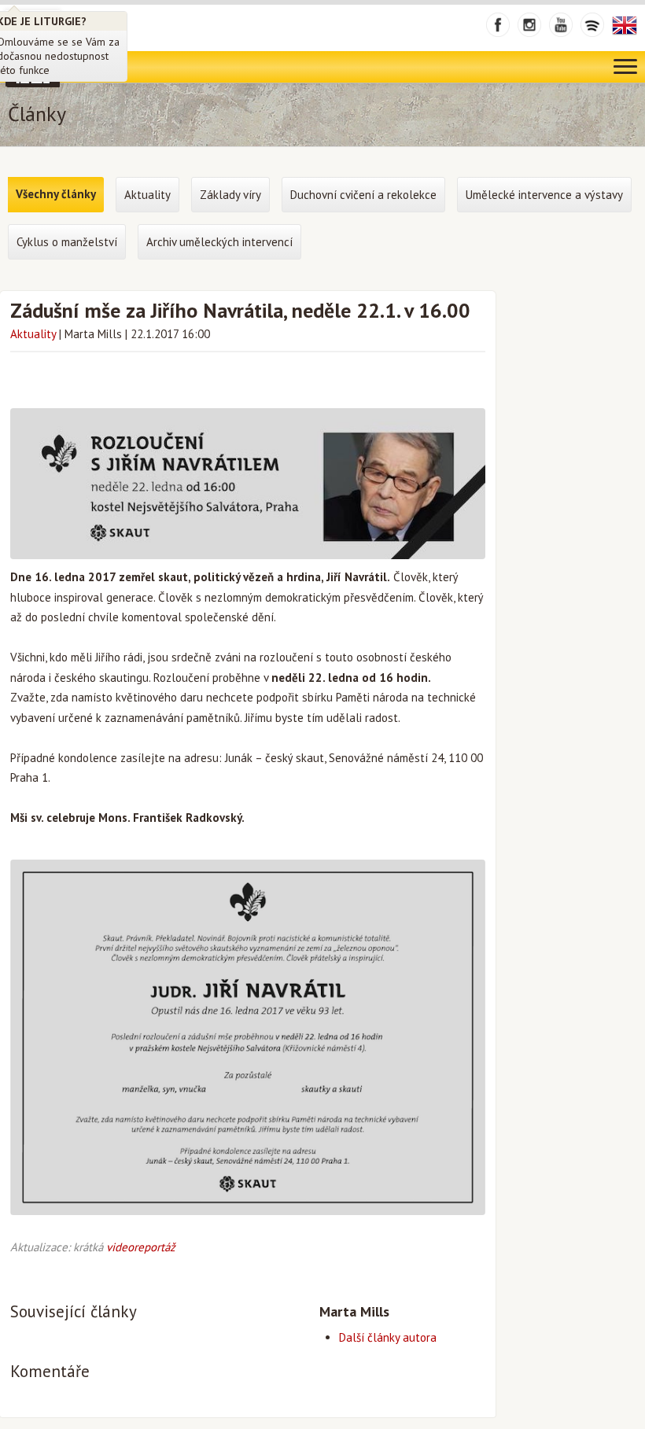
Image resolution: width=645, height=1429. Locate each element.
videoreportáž (140, 1246)
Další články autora (388, 1337)
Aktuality (33, 333)
